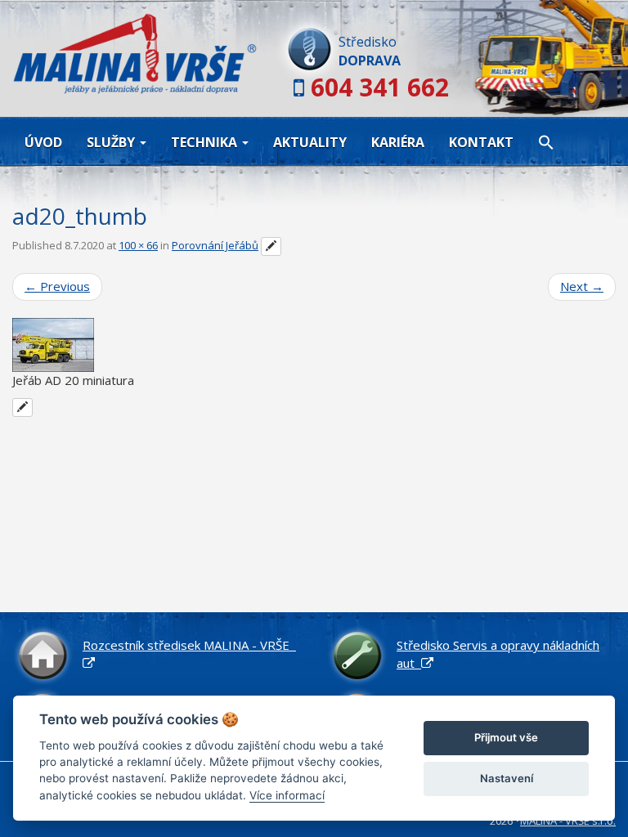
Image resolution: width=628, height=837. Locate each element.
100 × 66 (138, 245)
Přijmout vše (506, 737)
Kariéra (397, 142)
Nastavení (506, 778)
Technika (205, 142)
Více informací (287, 795)
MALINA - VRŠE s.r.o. (568, 820)
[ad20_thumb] (314, 345)
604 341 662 (380, 87)
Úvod (43, 142)
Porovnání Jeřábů (215, 245)
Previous (57, 286)
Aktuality (310, 142)
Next (581, 286)
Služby (112, 142)
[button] (546, 141)
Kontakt (481, 142)
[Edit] (271, 247)
